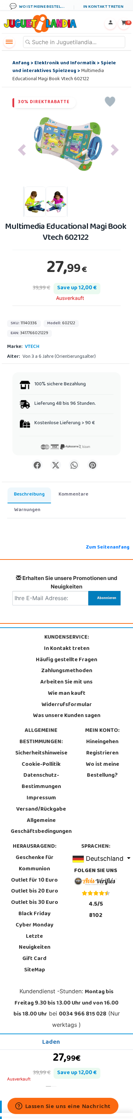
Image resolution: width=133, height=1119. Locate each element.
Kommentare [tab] (73, 495)
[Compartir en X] (55, 465)
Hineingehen (102, 742)
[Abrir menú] (9, 42)
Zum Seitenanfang (107, 548)
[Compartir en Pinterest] (92, 465)
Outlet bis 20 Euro (34, 891)
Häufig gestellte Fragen (66, 660)
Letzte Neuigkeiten (34, 942)
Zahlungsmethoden (66, 671)
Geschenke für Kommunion (35, 863)
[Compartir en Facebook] (37, 465)
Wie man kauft (66, 693)
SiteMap (34, 970)
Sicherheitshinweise (41, 753)
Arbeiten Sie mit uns (66, 682)
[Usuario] (110, 23)
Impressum (41, 798)
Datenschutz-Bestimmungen (41, 781)
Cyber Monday (35, 925)
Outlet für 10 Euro (34, 880)
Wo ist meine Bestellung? (102, 770)
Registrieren (102, 753)
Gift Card (34, 959)
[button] (22, 149)
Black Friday (34, 914)
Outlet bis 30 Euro (34, 902)
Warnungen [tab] (27, 510)
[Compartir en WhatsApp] (74, 465)
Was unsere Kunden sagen (66, 716)
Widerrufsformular (66, 705)
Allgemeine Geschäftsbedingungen (41, 826)
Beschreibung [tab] (29, 495)
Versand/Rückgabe (41, 809)
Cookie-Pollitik (41, 764)
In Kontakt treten (66, 649)
